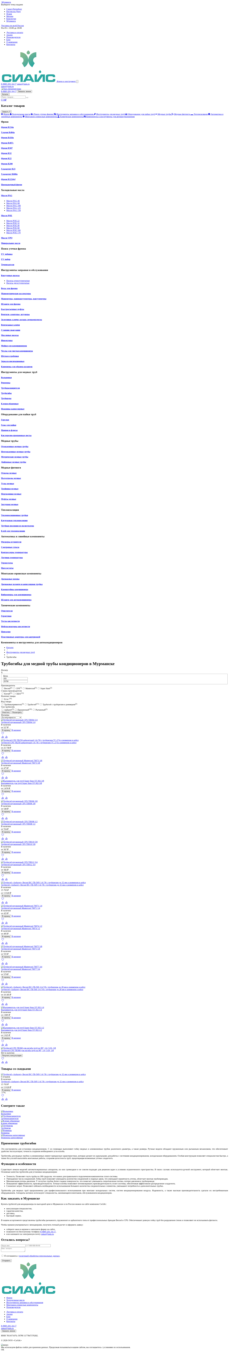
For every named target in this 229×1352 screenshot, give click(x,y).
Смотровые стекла (10, 547)
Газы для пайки (8, 425)
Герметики (6, 616)
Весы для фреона (9, 288)
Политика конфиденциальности (15, 1338)
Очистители (7, 611)
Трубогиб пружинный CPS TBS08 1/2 (18, 824)
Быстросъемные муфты (12, 309)
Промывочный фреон (11, 184)
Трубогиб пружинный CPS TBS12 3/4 (18, 864)
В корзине (16, 730)
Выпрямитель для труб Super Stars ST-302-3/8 (21, 783)
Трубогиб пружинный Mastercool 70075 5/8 (20, 949)
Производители (13, 37)
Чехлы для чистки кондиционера (17, 351)
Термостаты (7, 563)
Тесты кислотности (10, 621)
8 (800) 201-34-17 (8, 84)
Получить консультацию (12, 1056)
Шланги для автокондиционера (16, 600)
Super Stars (46, 688)
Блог (8, 40)
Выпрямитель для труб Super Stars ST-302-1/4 (21, 1010)
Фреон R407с (7, 143)
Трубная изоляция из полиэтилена (17, 526)
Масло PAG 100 (13, 205)
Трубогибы (6, 393)
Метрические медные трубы (14, 457)
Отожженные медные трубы (14, 446)
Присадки (5, 632)
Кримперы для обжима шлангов (16, 367)
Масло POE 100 (13, 230)
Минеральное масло (10, 243)
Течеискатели (7, 264)
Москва (9, 16)
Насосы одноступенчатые (18, 281)
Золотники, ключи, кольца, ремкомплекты (21, 319)
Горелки (5, 420)
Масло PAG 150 (13, 210)
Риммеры (5, 383)
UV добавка (6, 254)
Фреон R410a (7, 137)
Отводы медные (9, 473)
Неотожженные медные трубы (15, 452)
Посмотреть (17, 712)
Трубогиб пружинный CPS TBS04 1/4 (18, 722)
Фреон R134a (7, 127)
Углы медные (7, 483)
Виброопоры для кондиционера (16, 594)
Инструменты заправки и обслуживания (24, 1302)
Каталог (5, 94)
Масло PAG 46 (13, 201)
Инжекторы (7, 340)
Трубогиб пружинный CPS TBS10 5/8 (18, 844)
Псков (9, 14)
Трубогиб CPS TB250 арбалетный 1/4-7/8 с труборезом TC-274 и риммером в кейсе (38, 743)
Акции (9, 35)
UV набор (5, 259)
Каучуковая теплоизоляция (14, 520)
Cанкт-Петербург (14, 9)
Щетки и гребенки (10, 356)
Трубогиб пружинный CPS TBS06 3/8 (18, 803)
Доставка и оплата (14, 32)
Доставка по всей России (12, 25)
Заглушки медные (9, 504)
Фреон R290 (7, 164)
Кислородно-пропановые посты (16, 435)
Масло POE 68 (12, 228)
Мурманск (11, 21)
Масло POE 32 (12, 223)
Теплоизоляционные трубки (14, 515)
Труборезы (6, 398)
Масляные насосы (10, 335)
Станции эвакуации (10, 330)
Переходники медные (11, 494)
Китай (8, 694)
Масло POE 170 (13, 233)
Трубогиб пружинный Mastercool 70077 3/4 (20, 969)
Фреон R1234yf (8, 179)
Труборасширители (10, 388)
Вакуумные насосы (10, 275)
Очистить (6, 712)
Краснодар (11, 19)
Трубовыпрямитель (14, 704)
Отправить (6, 1261)
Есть (8, 699)
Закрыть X (6, 112)
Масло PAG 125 (13, 208)
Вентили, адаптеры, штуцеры (15, 314)
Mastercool (31, 688)
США (19, 694)
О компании (11, 42)
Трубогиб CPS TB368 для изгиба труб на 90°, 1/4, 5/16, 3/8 (27, 1050)
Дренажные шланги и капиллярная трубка (22, 584)
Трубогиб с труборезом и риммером (59, 704)
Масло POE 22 (12, 221)
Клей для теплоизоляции (13, 531)
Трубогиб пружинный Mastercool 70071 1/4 (20, 908)
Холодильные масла (15, 1300)
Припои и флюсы (9, 430)
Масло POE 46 (12, 225)
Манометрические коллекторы (16, 293)
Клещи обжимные (10, 404)
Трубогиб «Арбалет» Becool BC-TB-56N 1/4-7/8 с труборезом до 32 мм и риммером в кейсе (42, 885)
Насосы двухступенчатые (17, 283)
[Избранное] (2, 734)
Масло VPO (6, 238)
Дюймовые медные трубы (13, 462)
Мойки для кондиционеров (14, 346)
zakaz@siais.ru (23, 84)
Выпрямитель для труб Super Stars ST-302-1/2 (21, 1030)
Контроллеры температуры (14, 552)
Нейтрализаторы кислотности (15, 626)
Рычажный (41, 710)
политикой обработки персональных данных (39, 1256)
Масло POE (6, 215)
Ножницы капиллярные (12, 409)
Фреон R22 (6, 158)
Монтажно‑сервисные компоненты (22, 1305)
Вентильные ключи (10, 325)
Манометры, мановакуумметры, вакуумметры (23, 299)
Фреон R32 (6, 153)
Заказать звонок (24, 91)
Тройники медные (9, 489)
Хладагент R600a (9, 174)
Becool (8, 688)
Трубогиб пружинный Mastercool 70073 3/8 (20, 763)
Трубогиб (33, 704)
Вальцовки (6, 377)
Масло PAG (6, 195)
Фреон (9, 1298)
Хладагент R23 (8, 169)
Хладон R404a (8, 132)
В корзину (6, 730)
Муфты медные (8, 499)
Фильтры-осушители (11, 542)
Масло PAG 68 (13, 203)
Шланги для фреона (10, 304)
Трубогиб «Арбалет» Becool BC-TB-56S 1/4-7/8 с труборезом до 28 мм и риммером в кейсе (42, 989)
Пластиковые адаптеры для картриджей (20, 637)
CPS (18, 688)
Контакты (10, 44)
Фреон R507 (7, 148)
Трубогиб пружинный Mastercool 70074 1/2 (20, 928)
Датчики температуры (12, 557)
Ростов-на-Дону (13, 11)
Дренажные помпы (10, 579)
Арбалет (9, 710)
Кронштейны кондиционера (14, 589)
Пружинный (24, 710)
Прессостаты (7, 568)
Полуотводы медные (11, 478)
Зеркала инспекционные (12, 361)
